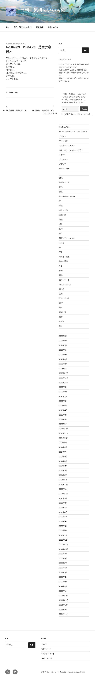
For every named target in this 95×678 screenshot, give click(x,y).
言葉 (61, 294)
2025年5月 (63, 406)
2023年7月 (63, 507)
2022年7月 (63, 563)
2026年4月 (63, 355)
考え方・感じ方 (65, 284)
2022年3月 (63, 582)
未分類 (61, 243)
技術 (61, 229)
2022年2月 (63, 586)
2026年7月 (63, 341)
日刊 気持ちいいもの (42, 9)
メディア (62, 164)
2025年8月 (63, 392)
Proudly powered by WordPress (72, 672)
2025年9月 (63, 387)
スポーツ (62, 155)
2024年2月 (63, 475)
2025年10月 (64, 382)
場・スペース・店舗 (67, 196)
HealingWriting (65, 127)
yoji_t (23, 43)
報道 (61, 192)
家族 (61, 220)
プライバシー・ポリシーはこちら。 (78, 114)
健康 (61, 178)
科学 (61, 275)
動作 (61, 187)
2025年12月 (64, 373)
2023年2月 (63, 531)
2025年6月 (63, 401)
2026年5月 (63, 350)
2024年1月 (63, 480)
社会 (61, 271)
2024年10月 (64, 438)
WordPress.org (46, 658)
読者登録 (39, 27)
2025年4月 (63, 410)
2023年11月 (63, 489)
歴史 (61, 252)
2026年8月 (63, 336)
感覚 (61, 224)
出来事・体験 (13, 92)
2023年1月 (63, 535)
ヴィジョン (63, 141)
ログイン (44, 644)
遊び (61, 303)
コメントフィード (48, 654)
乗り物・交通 (64, 169)
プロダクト (63, 159)
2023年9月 (63, 498)
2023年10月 (64, 494)
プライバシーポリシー (49, 672)
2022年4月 (63, 577)
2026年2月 (63, 364)
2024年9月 (63, 443)
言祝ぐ (61, 289)
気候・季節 (63, 261)
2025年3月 (63, 415)
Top (7, 27)
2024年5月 (63, 461)
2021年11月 (63, 600)
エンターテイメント (67, 145)
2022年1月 (63, 591)
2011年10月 (63, 614)
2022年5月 (63, 572)
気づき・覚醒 (64, 257)
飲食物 (61, 321)
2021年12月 (64, 596)
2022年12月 (64, 540)
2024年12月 (64, 429)
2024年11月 (63, 433)
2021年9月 (63, 609)
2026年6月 (63, 345)
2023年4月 (63, 521)
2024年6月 (63, 457)
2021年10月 (64, 605)
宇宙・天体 (63, 210)
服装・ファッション (67, 238)
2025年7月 (63, 396)
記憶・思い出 (64, 298)
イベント (62, 136)
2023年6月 (63, 512)
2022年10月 (64, 549)
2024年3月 (63, 470)
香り (61, 326)
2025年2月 (63, 419)
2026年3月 (63, 359)
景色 (61, 233)
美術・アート (64, 280)
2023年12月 (64, 484)
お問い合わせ (53, 27)
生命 (61, 266)
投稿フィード (46, 649)
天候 (61, 206)
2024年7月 (63, 452)
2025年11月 (63, 378)
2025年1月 (63, 424)
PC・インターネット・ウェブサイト (73, 131)
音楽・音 (62, 312)
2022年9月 (63, 554)
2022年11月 (63, 545)
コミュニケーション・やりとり (71, 150)
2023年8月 (63, 503)
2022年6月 (63, 568)
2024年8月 (63, 447)
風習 (61, 317)
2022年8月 (63, 559)
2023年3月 (63, 526)
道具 (61, 308)
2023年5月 (63, 517)
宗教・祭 (62, 215)
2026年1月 (63, 369)
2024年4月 (63, 466)
